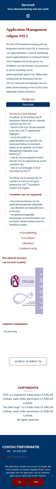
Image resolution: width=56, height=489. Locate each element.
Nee (36, 482)
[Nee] (52, 475)
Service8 (28, 5)
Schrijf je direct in (28, 361)
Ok (19, 482)
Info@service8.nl (17, 456)
